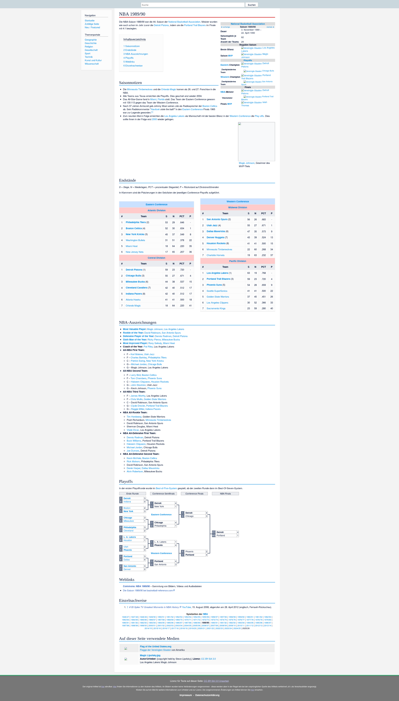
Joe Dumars (133, 450)
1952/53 (178, 616)
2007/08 (214, 625)
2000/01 (152, 625)
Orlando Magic (168, 89)
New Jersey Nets (135, 251)
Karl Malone (137, 354)
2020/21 (201, 628)
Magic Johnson (247, 162)
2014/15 (148, 628)
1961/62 (258, 616)
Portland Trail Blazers (195, 25)
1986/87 (178, 622)
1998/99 (134, 625)
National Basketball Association (248, 23)
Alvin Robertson (135, 471)
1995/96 (258, 622)
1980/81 (125, 622)
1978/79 (258, 619)
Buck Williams (134, 440)
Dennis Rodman (163, 336)
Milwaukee (129, 520)
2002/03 (169, 625)
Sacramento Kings (216, 308)
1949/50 (152, 616)
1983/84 (152, 622)
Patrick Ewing (138, 360)
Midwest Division (237, 207)
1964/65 (134, 619)
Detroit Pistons (161, 25)
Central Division (156, 257)
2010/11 (241, 625)
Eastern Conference (192, 109)
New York (128, 511)
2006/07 (205, 625)
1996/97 (267, 622)
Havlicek (155, 109)
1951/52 (169, 616)
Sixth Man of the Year (134, 339)
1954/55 (196, 616)
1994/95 (249, 622)
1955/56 (205, 616)
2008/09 (223, 625)
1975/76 (232, 619)
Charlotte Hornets (216, 255)
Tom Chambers (139, 378)
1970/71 (187, 619)
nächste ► (270, 27)
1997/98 (125, 625)
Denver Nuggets (215, 237)
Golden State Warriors (218, 296)
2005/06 (196, 625)
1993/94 (241, 622)
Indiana (127, 501)
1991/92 (223, 622)
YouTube (186, 607)
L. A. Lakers (130, 536)
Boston (127, 507)
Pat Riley (148, 346)
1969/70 (178, 619)
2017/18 (174, 628)
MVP (230, 55)
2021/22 (210, 628)
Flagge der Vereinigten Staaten (155, 649)
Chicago (128, 517)
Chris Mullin (137, 399)
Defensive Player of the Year (138, 336)
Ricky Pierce (154, 339)
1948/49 (143, 616)
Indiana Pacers (134, 293)
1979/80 (267, 619)
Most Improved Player (135, 343)
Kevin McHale (134, 458)
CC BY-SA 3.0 (208, 658)
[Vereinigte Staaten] (251, 47)
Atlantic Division (157, 210)
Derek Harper (133, 468)
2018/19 (183, 628)
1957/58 (223, 616)
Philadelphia (130, 527)
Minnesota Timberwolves (140, 89)
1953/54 (187, 616)
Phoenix (128, 549)
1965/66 (143, 619)
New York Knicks (135, 234)
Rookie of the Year (133, 332)
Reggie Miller (137, 408)
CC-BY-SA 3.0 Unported (216, 680)
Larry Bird (136, 374)
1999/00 (143, 625)
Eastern (224, 64)
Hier (115, 686)
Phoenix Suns (214, 284)
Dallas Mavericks (216, 231)
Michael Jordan (139, 364)
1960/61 (249, 616)
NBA (223, 91)
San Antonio (130, 565)
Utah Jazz (212, 225)
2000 (154, 119)
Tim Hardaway (134, 416)
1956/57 (214, 616)
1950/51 (161, 616)
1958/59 (232, 616)
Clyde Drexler (138, 405)
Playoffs (248, 60)
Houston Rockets (216, 243)
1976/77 (241, 619)
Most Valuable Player (134, 329)
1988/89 (196, 622)
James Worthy (138, 395)
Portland (128, 556)
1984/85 (161, 622)
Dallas (127, 559)
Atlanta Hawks (133, 299)
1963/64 (125, 619)
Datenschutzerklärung (207, 695)
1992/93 (232, 622)
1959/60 (241, 616)
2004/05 (187, 625)
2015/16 (157, 628)
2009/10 (232, 625)
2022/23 (219, 628)
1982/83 (143, 622)
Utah (126, 546)
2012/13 (258, 625)
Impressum (186, 695)
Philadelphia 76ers (136, 222)
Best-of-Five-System (166, 488)
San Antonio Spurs (217, 219)
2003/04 (178, 625)
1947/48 (134, 616)
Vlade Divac (133, 429)
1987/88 (187, 622)
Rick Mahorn (133, 461)
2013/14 (267, 625)
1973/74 (214, 619)
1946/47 (125, 616)
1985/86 (169, 622)
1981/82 (134, 622)
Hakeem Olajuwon (140, 381)
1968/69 (169, 619)
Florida (161, 99)
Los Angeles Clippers (217, 302)
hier (103, 686)
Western (225, 76)
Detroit (127, 498)
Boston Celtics (209, 105)
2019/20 (192, 628)
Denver (127, 569)
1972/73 (205, 619)
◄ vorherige (225, 27)
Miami (153, 99)
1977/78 (249, 619)
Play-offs (259, 115)
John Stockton (138, 384)
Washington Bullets (135, 240)
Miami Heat (131, 246)
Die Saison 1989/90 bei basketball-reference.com (148, 590)
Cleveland (128, 530)
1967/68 (161, 619)
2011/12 (249, 625)
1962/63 (267, 616)
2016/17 (166, 628)
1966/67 (152, 619)
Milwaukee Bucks (135, 281)
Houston (128, 540)
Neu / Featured (92, 27)
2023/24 (228, 628)
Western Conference (240, 115)
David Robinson (152, 332)
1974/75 (223, 619)
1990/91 (214, 622)
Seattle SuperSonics (217, 290)
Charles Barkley (139, 357)
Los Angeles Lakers (174, 115)
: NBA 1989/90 (136, 586)
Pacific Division (237, 261)
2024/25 (237, 628)
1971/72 (196, 619)
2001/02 (161, 625)
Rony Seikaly (155, 343)
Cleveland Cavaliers (136, 287)
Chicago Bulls (268, 70)
